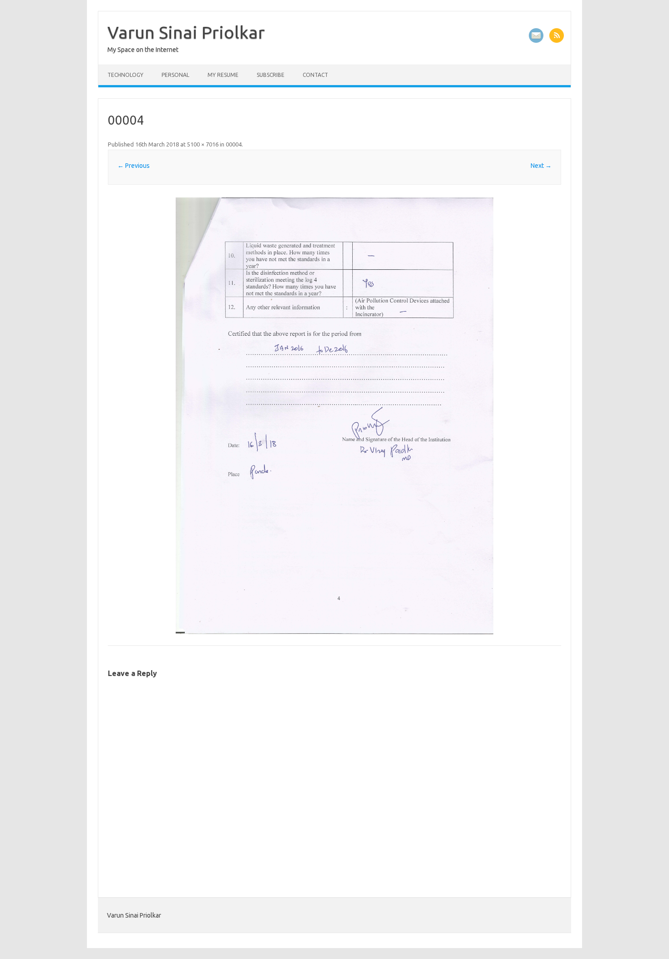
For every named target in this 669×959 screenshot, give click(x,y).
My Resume (223, 75)
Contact (315, 75)
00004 (234, 144)
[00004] (334, 415)
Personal (175, 75)
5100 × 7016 (202, 144)
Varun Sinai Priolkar (186, 32)
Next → (541, 165)
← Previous (133, 165)
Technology (125, 75)
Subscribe (270, 75)
